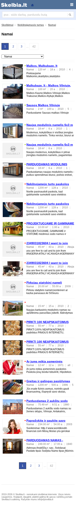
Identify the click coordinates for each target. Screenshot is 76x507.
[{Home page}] (32, 4)
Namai (52, 25)
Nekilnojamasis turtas (31, 25)
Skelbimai (7, 25)
